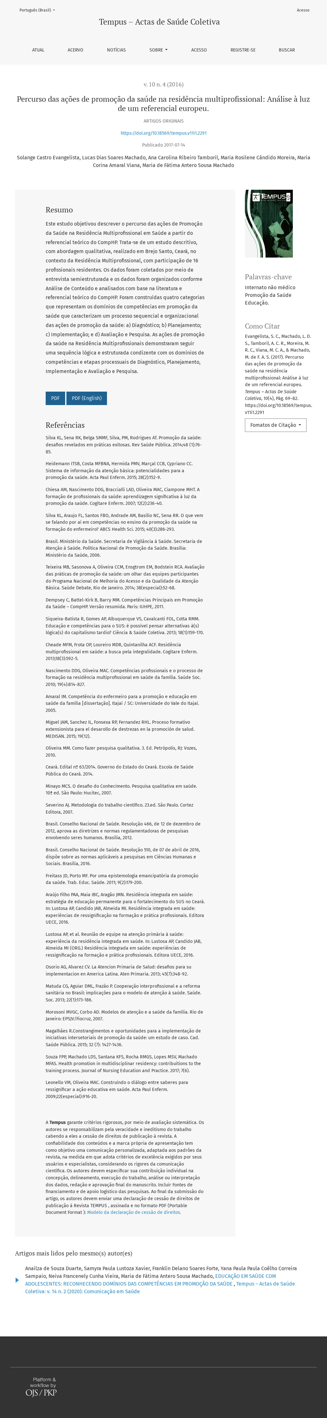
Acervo (75, 50)
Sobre (156, 50)
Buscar (287, 50)
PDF (55, 398)
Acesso (199, 50)
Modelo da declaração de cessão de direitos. (134, 1212)
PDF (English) (87, 398)
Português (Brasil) (39, 10)
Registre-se (243, 50)
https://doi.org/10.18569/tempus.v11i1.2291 (164, 133)
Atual (38, 50)
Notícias (116, 50)
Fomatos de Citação (273, 425)
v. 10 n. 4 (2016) (164, 84)
